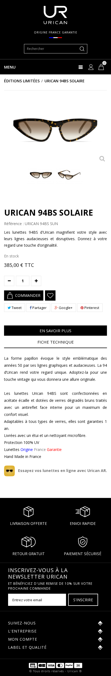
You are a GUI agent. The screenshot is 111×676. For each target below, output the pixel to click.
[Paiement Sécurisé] (55, 665)
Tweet (16, 307)
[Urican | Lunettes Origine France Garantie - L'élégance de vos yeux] (55, 14)
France (41, 449)
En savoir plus (55, 330)
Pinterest (91, 307)
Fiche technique (55, 342)
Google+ (65, 307)
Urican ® (74, 671)
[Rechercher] (82, 48)
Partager (39, 307)
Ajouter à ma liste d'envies (50, 295)
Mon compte (22, 639)
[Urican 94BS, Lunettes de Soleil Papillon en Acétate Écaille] (40, 175)
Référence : (14, 223)
